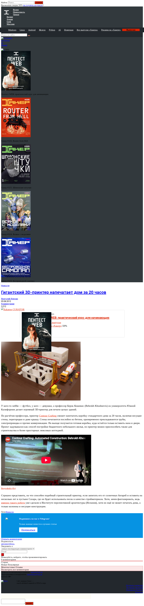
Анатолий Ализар (9, 298)
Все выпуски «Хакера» (87, 30)
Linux (22, 30)
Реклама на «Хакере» (111, 30)
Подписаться (28, 529)
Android (32, 30)
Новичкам (68, 30)
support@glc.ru (37, 572)
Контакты (139, 592)
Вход (141, 4)
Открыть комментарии (11, 539)
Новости (5, 285)
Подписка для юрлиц (134, 588)
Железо (42, 30)
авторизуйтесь (7, 544)
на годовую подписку (33, 5)
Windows (12, 30)
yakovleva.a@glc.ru (34, 574)
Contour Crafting (48, 415)
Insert (29, 603)
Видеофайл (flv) (8, 488)
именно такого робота (13, 502)
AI (59, 30)
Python (52, 30)
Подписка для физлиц (134, 585)
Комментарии (7, 304)
